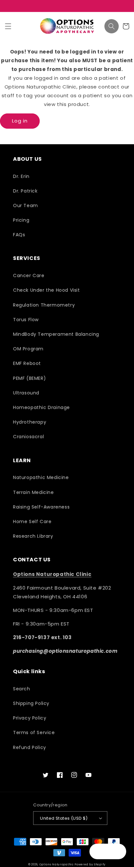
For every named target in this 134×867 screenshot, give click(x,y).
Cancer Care (29, 275)
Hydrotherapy (29, 422)
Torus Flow (26, 319)
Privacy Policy (29, 718)
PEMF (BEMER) (29, 378)
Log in (20, 120)
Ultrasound (26, 393)
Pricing (21, 220)
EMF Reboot (27, 363)
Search (21, 688)
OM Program (28, 349)
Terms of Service (34, 732)
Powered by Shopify (90, 864)
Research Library (33, 536)
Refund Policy (29, 747)
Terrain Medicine (33, 492)
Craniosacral (28, 436)
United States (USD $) (63, 818)
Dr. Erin (21, 176)
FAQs (19, 234)
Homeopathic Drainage (41, 407)
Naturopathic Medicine (41, 477)
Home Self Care (32, 521)
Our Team (25, 205)
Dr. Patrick (25, 191)
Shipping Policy (31, 703)
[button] (8, 26)
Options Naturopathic (57, 864)
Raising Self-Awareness (41, 507)
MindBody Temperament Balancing (56, 334)
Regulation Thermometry (44, 305)
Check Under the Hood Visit (46, 290)
